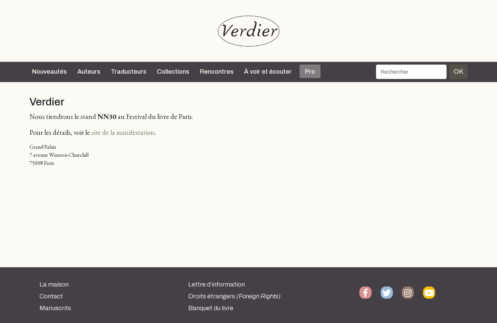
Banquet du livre (210, 308)
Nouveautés (49, 71)
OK (458, 71)
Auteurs (88, 71)
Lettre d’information (216, 284)
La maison (54, 284)
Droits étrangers (234, 296)
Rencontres (217, 71)
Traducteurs (128, 71)
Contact (51, 296)
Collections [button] (173, 71)
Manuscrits (55, 308)
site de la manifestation (123, 132)
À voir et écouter (268, 71)
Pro (310, 71)
